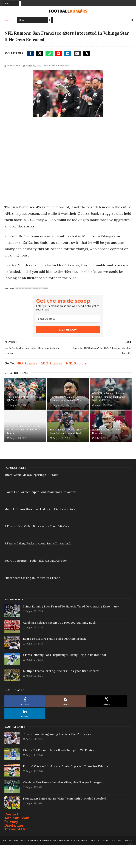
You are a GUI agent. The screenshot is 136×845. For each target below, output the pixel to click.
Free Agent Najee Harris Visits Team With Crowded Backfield (64, 798)
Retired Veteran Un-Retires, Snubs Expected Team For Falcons (66, 766)
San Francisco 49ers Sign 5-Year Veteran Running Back (66, 431)
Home (6, 20)
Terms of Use (16, 829)
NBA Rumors (26, 363)
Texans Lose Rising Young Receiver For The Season (57, 734)
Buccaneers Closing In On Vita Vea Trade (32, 577)
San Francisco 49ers (58, 65)
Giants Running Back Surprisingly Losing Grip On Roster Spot (64, 654)
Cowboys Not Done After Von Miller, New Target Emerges (62, 782)
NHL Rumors (76, 363)
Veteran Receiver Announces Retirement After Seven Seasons (109, 429)
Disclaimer (14, 825)
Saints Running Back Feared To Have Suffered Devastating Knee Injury (71, 606)
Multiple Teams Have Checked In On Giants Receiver (39, 509)
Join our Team (16, 818)
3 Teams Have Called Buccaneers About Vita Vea (65, 398)
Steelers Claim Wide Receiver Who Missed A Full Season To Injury (24, 429)
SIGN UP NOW (68, 329)
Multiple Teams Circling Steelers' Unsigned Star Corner (61, 671)
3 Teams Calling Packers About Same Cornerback (37, 543)
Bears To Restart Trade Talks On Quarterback (35, 560)
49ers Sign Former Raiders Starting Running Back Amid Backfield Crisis (108, 397)
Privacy (11, 821)
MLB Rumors (51, 363)
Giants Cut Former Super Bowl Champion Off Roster (40, 492)
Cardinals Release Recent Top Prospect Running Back (59, 622)
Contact (11, 814)
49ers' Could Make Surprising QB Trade (24, 398)
